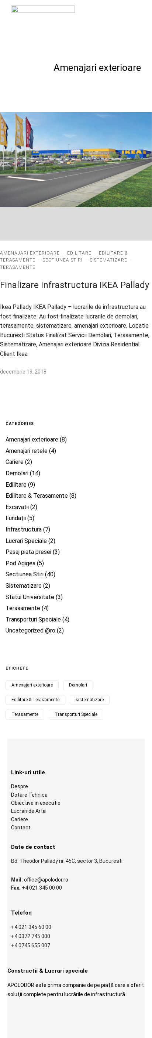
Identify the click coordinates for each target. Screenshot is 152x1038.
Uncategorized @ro (30, 630)
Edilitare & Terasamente (37, 495)
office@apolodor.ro (46, 880)
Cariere (15, 461)
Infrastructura (24, 529)
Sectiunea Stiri (63, 260)
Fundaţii (16, 518)
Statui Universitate (30, 597)
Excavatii (17, 507)
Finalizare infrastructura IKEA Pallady (74, 285)
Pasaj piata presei (28, 551)
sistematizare (90, 699)
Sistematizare (108, 260)
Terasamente (17, 267)
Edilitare (79, 253)
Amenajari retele (27, 450)
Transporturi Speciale (33, 619)
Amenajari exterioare (30, 253)
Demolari (17, 473)
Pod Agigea (20, 563)
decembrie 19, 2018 (23, 372)
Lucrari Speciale (26, 540)
